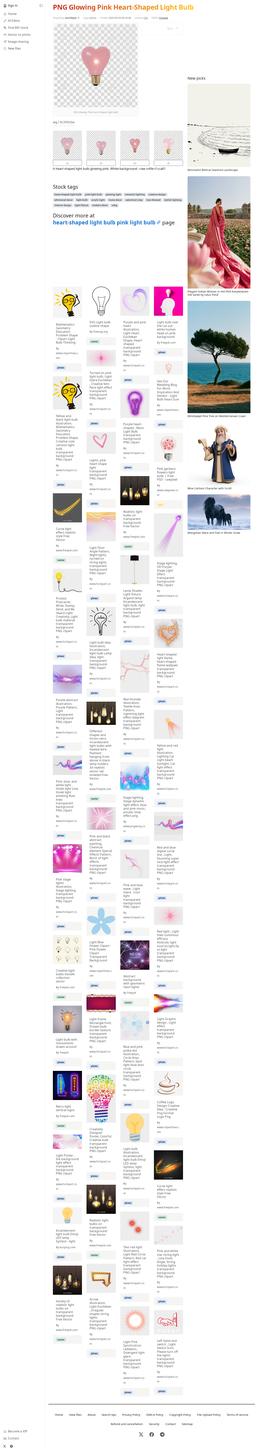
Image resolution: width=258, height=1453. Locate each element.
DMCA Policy (154, 1415)
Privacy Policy (131, 1415)
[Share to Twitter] (120, 103)
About (92, 1415)
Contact (163, 17)
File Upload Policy (209, 1415)
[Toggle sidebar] (41, 5)
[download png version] (67, 163)
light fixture (81, 205)
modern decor (100, 205)
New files (75, 1415)
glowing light (113, 194)
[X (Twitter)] (5, 1446)
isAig (114, 205)
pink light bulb (93, 194)
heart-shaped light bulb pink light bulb (104, 222)
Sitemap (187, 1424)
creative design (157, 194)
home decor (115, 200)
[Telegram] (11, 1446)
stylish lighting (173, 200)
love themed (153, 200)
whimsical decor (63, 200)
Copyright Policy (180, 1415)
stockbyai (71, 17)
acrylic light (98, 200)
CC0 (146, 17)
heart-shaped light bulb (67, 194)
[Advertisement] (118, 257)
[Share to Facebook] (127, 103)
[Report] (177, 28)
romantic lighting (135, 194)
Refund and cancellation (127, 1424)
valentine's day (134, 200)
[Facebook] (151, 1434)
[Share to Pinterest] (134, 103)
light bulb (82, 200)
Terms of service (237, 1415)
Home (59, 1415)
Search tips (109, 1415)
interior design (62, 205)
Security (154, 1424)
